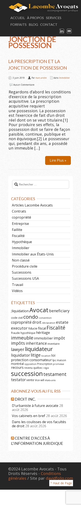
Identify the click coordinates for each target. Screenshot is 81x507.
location (46, 355)
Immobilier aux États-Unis (33, 254)
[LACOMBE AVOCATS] (40, 7)
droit (36, 322)
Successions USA (25, 278)
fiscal (42, 328)
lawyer (17, 349)
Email (69, 31)
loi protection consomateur (33, 357)
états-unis (50, 380)
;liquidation (20, 311)
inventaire (54, 343)
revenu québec (33, 367)
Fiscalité (18, 235)
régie (46, 367)
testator (18, 379)
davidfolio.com (59, 478)
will (42, 380)
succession (27, 373)
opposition (30, 364)
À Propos (35, 18)
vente (30, 380)
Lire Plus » (58, 160)
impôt (59, 338)
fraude (15, 333)
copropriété (21, 217)
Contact (48, 24)
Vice (37, 380)
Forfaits (18, 24)
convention (45, 317)
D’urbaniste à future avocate (35, 405)
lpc (54, 360)
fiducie (32, 328)
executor (19, 328)
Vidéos (17, 290)
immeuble (22, 338)
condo (30, 316)
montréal (17, 364)
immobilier (43, 338)
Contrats (19, 211)
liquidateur (39, 349)
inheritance (36, 343)
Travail (17, 284)
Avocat (38, 310)
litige (36, 355)
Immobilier (64, 77)
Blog (33, 24)
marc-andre (41, 77)
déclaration (48, 322)
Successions (21, 272)
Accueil (17, 18)
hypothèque (28, 333)
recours (17, 367)
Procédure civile (24, 266)
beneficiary (59, 310)
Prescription (44, 364)
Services (53, 18)
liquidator (20, 355)
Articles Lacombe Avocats (32, 205)
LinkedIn (62, 31)
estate (62, 322)
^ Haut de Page (61, 483)
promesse (58, 364)
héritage (43, 332)
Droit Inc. (25, 399)
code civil (17, 318)
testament (55, 374)
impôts (18, 343)
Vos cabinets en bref (28, 415)
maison (61, 360)
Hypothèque (22, 241)
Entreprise (20, 223)
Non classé (21, 260)
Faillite (17, 229)
